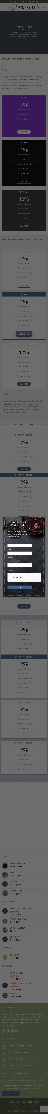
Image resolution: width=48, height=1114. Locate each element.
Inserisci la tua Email (14, 561)
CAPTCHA (10, 571)
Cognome (10, 557)
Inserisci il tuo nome (14, 540)
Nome (9, 549)
